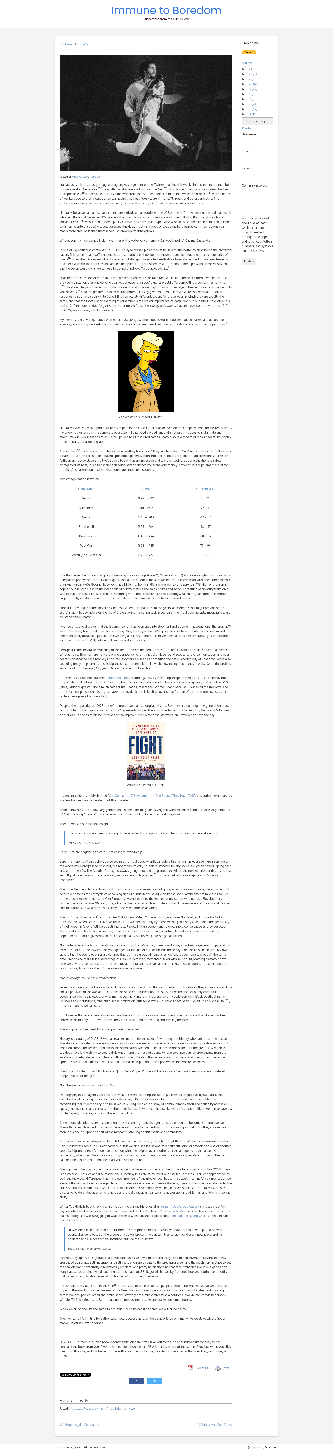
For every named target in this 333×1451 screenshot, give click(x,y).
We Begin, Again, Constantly (79, 1425)
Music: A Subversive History (179, 1206)
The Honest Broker (172, 1211)
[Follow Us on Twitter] (85, 1447)
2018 (250, 94)
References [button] (71, 1400)
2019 (251, 89)
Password (248, 168)
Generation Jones (117, 678)
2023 (250, 69)
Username (249, 134)
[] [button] (87, 1400)
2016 (251, 104)
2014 (250, 114)
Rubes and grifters (95, 1408)
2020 (251, 84)
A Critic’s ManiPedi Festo (215, 1425)
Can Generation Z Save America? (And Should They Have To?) (151, 796)
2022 (251, 74)
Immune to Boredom (166, 10)
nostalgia (76, 1408)
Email (245, 151)
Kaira (80, 1447)
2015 (251, 109)
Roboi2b (95, 176)
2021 (250, 79)
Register (249, 261)
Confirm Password (254, 185)
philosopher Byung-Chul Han (191, 1216)
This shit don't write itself (121, 1408)
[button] (168, 268)
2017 (250, 99)
